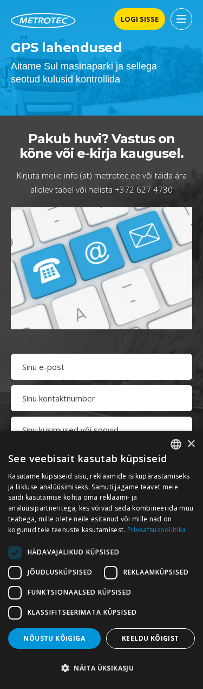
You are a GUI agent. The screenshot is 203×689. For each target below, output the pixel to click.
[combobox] (176, 444)
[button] (101, 668)
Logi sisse (140, 19)
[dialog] (101, 560)
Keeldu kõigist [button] (150, 638)
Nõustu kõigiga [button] (54, 638)
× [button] (191, 444)
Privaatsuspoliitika (156, 529)
